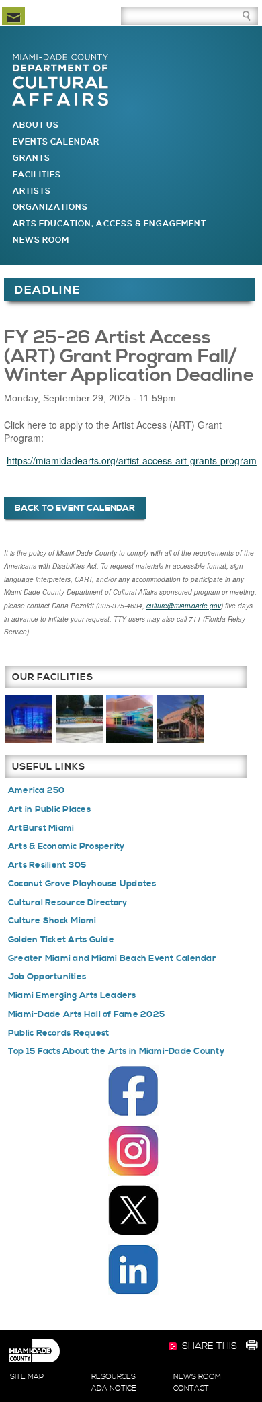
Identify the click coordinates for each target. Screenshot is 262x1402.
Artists (32, 191)
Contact (191, 1388)
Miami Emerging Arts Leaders (72, 995)
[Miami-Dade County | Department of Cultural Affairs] (60, 59)
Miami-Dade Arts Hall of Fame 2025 (86, 1014)
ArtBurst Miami (41, 828)
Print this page (251, 1346)
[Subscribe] (13, 16)
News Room (41, 240)
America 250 (36, 790)
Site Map (27, 1377)
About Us (36, 125)
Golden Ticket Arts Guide (61, 939)
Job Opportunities (47, 976)
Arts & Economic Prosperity (66, 846)
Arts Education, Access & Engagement (110, 224)
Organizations (51, 207)
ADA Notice (113, 1388)
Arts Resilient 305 (47, 865)
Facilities (37, 175)
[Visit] (29, 717)
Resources (113, 1377)
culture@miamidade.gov (183, 605)
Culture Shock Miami (52, 920)
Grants (31, 158)
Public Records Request (59, 1033)
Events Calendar (56, 142)
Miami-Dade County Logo (34, 1351)
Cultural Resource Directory (68, 902)
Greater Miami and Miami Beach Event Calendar (112, 958)
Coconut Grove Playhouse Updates (82, 883)
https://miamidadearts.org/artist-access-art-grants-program (132, 460)
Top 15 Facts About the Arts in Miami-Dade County (116, 1051)
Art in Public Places (49, 809)
